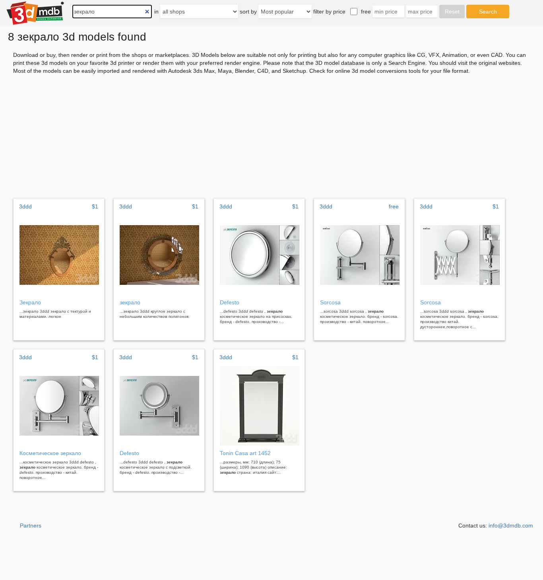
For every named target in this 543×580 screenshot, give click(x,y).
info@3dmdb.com (511, 525)
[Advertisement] (271, 133)
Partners (30, 525)
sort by (248, 11)
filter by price (329, 11)
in (156, 11)
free (366, 11)
